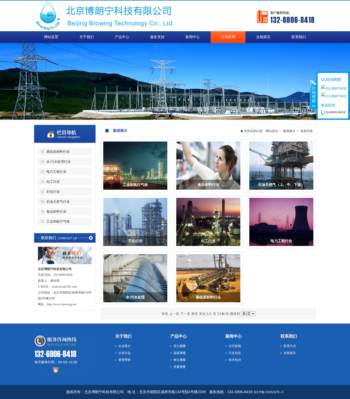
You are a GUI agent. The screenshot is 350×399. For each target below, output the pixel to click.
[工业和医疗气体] (135, 191)
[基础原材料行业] (208, 303)
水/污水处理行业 (58, 162)
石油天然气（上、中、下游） (281, 185)
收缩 (313, 94)
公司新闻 (235, 346)
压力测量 (179, 346)
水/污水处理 (135, 297)
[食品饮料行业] (208, 191)
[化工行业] (208, 247)
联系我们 (289, 336)
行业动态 (235, 353)
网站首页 (272, 131)
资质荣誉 (124, 360)
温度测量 (179, 353)
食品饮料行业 (56, 211)
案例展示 (289, 131)
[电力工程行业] (281, 247)
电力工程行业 (56, 172)
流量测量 (179, 367)
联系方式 (290, 346)
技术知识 (235, 360)
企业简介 (124, 346)
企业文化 (124, 353)
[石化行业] (135, 247)
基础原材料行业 (58, 152)
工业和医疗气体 (58, 221)
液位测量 (179, 360)
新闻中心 (233, 336)
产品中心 (178, 336)
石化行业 (53, 191)
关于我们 (123, 336)
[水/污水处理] (135, 303)
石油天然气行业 (58, 201)
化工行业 (53, 182)
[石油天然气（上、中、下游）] (281, 191)
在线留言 (290, 353)
